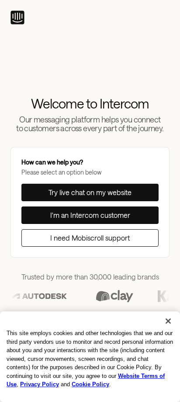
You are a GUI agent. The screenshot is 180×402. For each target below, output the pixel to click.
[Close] (168, 321)
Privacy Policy (39, 384)
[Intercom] (17, 17)
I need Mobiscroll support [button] (90, 238)
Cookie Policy (90, 384)
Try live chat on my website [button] (90, 192)
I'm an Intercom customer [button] (90, 215)
